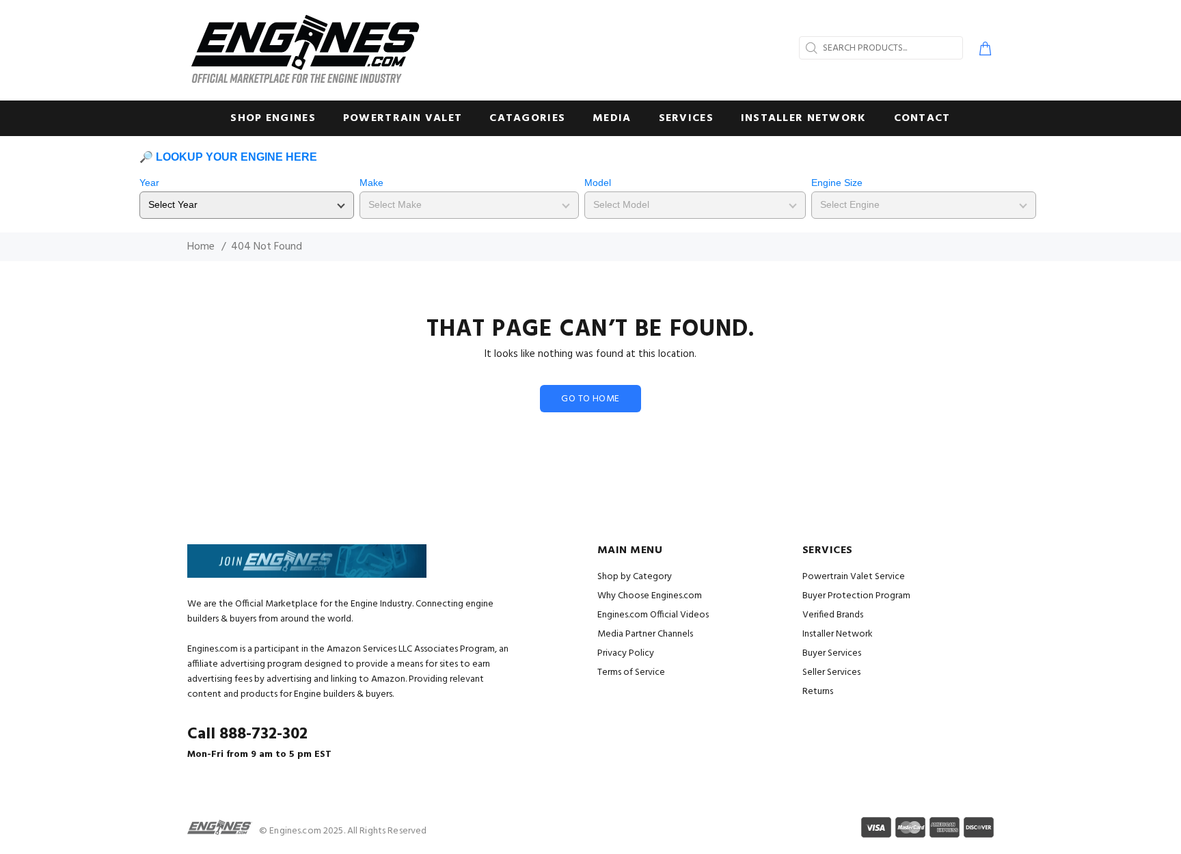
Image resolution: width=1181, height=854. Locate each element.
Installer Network (837, 634)
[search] (810, 47)
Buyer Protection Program (856, 596)
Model (597, 182)
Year (149, 182)
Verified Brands (832, 615)
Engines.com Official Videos (653, 615)
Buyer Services (831, 653)
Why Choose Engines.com (649, 596)
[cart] (982, 50)
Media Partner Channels (645, 634)
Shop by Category (634, 577)
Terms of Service (631, 672)
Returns (817, 691)
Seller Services (831, 672)
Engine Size (837, 182)
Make (371, 182)
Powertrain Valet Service (853, 577)
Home (201, 247)
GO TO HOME (590, 399)
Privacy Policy (625, 653)
